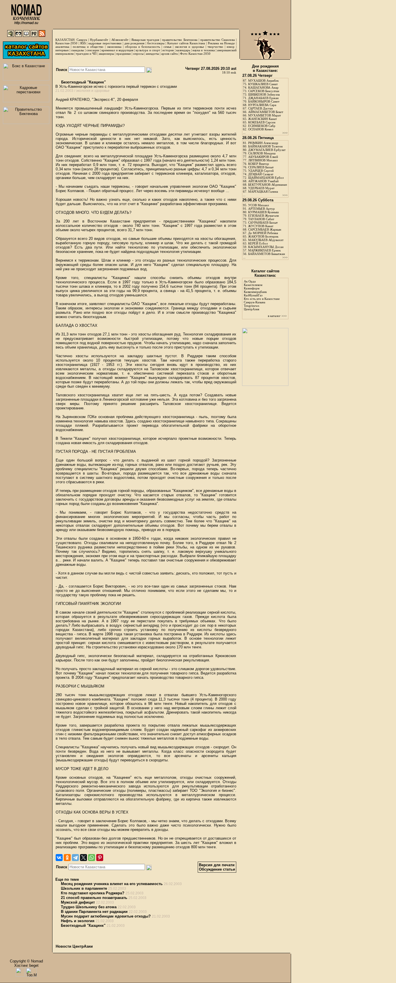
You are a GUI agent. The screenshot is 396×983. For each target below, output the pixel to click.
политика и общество (88, 46)
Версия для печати (217, 865)
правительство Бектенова (179, 39)
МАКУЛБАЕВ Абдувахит (266, 240)
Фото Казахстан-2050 (195, 53)
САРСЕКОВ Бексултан (263, 91)
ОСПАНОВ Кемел (260, 129)
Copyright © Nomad (26, 961)
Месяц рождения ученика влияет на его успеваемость (112, 884)
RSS (83, 43)
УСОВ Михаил (258, 205)
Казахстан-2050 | (67, 43)
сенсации (92, 50)
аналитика (62, 46)
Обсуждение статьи (217, 869)
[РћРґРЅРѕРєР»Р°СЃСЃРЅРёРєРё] (67, 857)
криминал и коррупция (117, 50)
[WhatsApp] (91, 857)
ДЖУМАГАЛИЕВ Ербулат (267, 150)
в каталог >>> (277, 316)
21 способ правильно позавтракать (94, 898)
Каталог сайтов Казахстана (186, 43)
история (168, 50)
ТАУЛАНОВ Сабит (261, 219)
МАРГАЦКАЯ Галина (263, 191)
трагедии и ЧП (86, 53)
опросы (138, 53)
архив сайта (169, 53)
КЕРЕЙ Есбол (258, 243)
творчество (215, 46)
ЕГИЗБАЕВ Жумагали (263, 215)
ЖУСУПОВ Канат (260, 226)
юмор (231, 46)
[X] (83, 857)
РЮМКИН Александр (263, 143)
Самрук (82, 39)
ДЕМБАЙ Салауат (260, 174)
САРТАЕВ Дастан (260, 108)
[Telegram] (75, 857)
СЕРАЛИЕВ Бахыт (261, 167)
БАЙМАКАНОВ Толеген (265, 146)
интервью (62, 50)
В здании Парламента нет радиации (94, 911)
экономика (114, 46)
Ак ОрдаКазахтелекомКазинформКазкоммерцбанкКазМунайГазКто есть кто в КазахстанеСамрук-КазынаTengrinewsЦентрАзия (262, 295)
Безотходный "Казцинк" (83, 82)
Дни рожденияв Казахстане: (265, 68)
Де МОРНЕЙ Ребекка (263, 233)
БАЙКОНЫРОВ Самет (263, 101)
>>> (285, 132)
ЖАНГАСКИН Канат (262, 119)
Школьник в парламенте (84, 888)
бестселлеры (155, 43)
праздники (123, 53)
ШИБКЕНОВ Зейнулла (264, 94)
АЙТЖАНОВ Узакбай (263, 181)
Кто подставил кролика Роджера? (92, 893)
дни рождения (134, 43)
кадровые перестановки (104, 43)
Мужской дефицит (78, 902)
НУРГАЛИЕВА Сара (262, 105)
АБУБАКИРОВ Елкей (263, 156)
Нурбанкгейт (99, 39)
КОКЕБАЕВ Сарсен (261, 122)
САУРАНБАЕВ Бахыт (263, 222)
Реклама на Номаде (221, 43)
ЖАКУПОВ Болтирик (263, 236)
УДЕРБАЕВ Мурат (261, 188)
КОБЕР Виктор (258, 163)
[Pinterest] (99, 857)
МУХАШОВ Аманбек (263, 80)
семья (167, 46)
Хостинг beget (26, 965)
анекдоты (152, 53)
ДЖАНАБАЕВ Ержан (263, 98)
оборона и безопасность (142, 46)
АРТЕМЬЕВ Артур (261, 208)
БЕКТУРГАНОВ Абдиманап (267, 184)
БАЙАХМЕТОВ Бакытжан (266, 254)
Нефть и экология (78, 921)
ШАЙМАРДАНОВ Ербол (266, 177)
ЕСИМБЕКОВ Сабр (261, 125)
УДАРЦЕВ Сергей (261, 170)
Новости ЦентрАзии (74, 946)
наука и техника (203, 50)
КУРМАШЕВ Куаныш (263, 212)
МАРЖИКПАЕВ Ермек (264, 250)
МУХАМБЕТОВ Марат (264, 115)
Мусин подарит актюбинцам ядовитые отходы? (106, 916)
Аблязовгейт (119, 39)
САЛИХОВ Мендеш (261, 153)
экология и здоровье (189, 46)
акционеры (106, 53)
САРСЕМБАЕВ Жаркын (264, 229)
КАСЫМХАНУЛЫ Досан (266, 247)
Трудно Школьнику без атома (89, 907)
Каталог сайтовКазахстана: (265, 273)
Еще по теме (67, 879)
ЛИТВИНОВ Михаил (262, 160)
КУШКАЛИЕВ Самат (263, 84)
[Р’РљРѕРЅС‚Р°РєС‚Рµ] (59, 857)
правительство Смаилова (217, 39)
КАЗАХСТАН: (65, 39)
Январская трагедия (145, 39)
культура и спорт (148, 50)
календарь (183, 50)
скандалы (77, 50)
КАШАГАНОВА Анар (263, 87)
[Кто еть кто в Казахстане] (265, 384)
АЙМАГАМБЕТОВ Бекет (265, 112)
